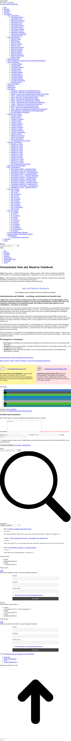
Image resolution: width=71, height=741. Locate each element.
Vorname (14, 575)
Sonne (21, 411)
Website (62, 435)
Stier (30, 411)
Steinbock (26, 411)
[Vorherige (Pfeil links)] (0, 740)
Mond (18, 411)
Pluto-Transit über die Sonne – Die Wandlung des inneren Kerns (29, 538)
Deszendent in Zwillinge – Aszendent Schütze (22, 547)
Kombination (12, 411)
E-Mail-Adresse (16, 588)
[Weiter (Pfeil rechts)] (2, 740)
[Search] (18, 245)
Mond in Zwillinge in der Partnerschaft (20, 529)
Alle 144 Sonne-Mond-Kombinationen (39, 360)
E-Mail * (32, 435)
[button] (5, 390)
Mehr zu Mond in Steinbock (18, 360)
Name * (2, 435)
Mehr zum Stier (4, 360)
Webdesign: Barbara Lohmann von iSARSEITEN (19, 654)
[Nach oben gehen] (35, 737)
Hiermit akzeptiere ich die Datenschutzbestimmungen (29, 595)
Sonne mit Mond (11, 409)
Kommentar (3, 431)
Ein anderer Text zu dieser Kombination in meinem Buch (16, 357)
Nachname (15, 582)
